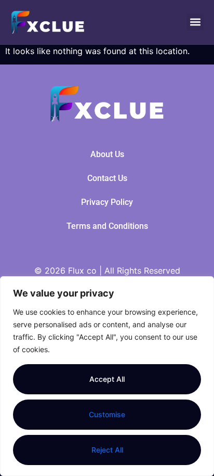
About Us (107, 154)
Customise (107, 414)
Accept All (107, 379)
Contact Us (107, 178)
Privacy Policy (107, 202)
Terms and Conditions (107, 226)
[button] (195, 22)
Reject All (107, 449)
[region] (107, 376)
